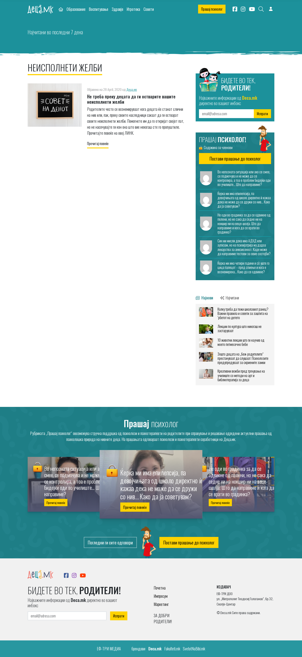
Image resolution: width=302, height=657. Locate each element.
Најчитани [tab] (232, 298)
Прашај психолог (211, 9)
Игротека (133, 9)
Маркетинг (161, 604)
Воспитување (98, 9)
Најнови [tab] (207, 298)
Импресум (161, 596)
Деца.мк (131, 89)
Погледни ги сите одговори (110, 542)
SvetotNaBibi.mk (194, 648)
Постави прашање (235, 158)
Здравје (117, 9)
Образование (76, 9)
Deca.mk (155, 648)
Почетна (160, 588)
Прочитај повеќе (98, 143)
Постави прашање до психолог (188, 542)
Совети (148, 9)
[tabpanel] (235, 344)
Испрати (262, 113)
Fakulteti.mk (172, 648)
